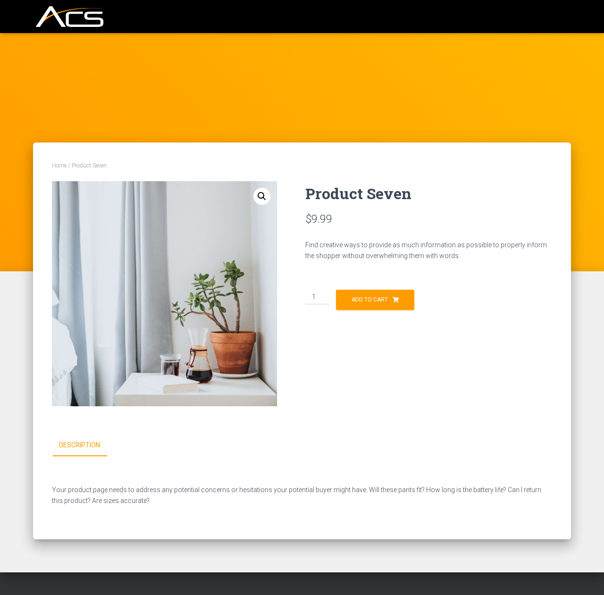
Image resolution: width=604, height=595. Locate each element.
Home (59, 165)
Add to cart (370, 299)
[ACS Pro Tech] (69, 16)
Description (79, 445)
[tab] (86, 445)
